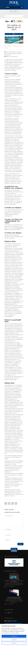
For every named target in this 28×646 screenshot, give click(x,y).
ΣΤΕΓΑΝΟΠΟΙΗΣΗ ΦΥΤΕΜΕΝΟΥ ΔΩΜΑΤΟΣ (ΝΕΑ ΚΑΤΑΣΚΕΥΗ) (14, 598)
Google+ (12, 503)
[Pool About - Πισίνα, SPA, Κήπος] (14, 3)
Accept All (14, 636)
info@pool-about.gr (11, 620)
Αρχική (11, 11)
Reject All (14, 643)
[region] (14, 635)
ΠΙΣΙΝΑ (15, 11)
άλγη (7, 51)
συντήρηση (9, 62)
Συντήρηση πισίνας (13, 56)
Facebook (6, 503)
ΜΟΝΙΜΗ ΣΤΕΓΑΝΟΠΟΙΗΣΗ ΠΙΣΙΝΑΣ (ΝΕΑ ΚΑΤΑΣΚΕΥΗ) (14, 581)
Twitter (9, 503)
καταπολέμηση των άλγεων (15, 51)
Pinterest (16, 503)
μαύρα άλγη (19, 53)
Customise (14, 639)
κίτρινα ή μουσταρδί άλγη (10, 53)
